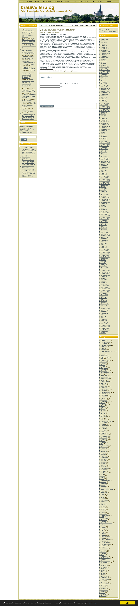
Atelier (103, 354)
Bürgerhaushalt (105, 378)
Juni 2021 (104, 133)
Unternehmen (105, 579)
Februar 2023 (105, 103)
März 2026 (104, 47)
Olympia (103, 521)
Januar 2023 (104, 105)
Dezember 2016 (105, 216)
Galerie (103, 432)
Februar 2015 (105, 249)
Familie (57, 71)
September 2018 (105, 184)
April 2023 (104, 100)
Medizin (103, 504)
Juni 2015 (104, 243)
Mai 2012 (103, 299)
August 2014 (104, 258)
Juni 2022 (104, 115)
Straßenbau (104, 565)
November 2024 (105, 71)
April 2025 (104, 64)
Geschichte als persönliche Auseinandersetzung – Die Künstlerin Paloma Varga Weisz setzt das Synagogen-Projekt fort (28, 160)
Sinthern (103, 550)
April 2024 (104, 82)
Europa (103, 407)
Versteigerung (105, 584)
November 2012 (105, 290)
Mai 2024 (103, 80)
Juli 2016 (103, 223)
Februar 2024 (105, 85)
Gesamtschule (105, 435)
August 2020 (104, 149)
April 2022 (104, 118)
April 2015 (104, 246)
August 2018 (104, 185)
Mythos (103, 511)
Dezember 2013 (105, 270)
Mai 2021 (103, 135)
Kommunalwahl (105, 480)
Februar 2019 (105, 176)
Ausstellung (104, 357)
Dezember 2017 (105, 197)
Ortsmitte (103, 526)
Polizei (103, 532)
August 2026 (104, 39)
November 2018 (105, 181)
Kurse (102, 494)
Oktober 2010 (105, 328)
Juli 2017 (103, 205)
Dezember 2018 (105, 179)
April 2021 (104, 137)
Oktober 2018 (105, 182)
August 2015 (104, 240)
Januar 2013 (104, 287)
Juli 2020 (103, 150)
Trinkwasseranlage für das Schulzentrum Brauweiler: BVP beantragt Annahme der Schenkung (28, 34)
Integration (104, 462)
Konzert (103, 485)
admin (57, 32)
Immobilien (104, 459)
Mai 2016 (103, 226)
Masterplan (104, 501)
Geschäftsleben (105, 436)
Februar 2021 (105, 140)
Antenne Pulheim (106, 345)
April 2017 (104, 209)
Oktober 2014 (105, 255)
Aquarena (104, 346)
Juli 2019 (103, 168)
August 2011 (104, 313)
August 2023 (104, 94)
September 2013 (105, 275)
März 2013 (104, 284)
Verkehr (103, 582)
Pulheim (62, 71)
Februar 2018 (105, 194)
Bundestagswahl (105, 377)
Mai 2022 (103, 117)
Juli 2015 (103, 241)
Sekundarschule (105, 544)
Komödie (103, 482)
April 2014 (104, 264)
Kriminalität (104, 486)
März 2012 (104, 302)
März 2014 (104, 266)
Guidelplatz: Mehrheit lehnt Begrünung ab (29, 46)
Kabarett (103, 466)
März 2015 (104, 247)
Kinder (103, 471)
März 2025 (104, 65)
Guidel (103, 448)
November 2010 (105, 327)
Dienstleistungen (105, 392)
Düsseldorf (104, 395)
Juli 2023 (103, 95)
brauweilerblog (37, 7)
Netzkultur (104, 514)
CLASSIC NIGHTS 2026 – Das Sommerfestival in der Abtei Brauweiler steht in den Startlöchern (29, 150)
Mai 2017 (103, 208)
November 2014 (105, 254)
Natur (102, 512)
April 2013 (104, 282)
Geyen (103, 441)
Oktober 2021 (105, 127)
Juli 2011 (103, 314)
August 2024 (104, 76)
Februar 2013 (105, 285)
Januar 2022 (104, 123)
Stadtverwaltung (105, 558)
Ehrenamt (103, 398)
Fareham (103, 412)
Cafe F (103, 380)
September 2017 (105, 202)
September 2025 (105, 56)
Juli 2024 (103, 77)
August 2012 (104, 295)
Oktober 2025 (105, 54)
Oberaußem (104, 518)
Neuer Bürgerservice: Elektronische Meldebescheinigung (28, 167)
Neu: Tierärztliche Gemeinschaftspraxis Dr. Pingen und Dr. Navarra (28, 52)
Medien (103, 503)
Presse (103, 533)
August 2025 (104, 57)
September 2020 (105, 147)
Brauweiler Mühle (106, 372)
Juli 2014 (103, 260)
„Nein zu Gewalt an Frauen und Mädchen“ (58, 30)
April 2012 (104, 301)
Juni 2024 (104, 79)
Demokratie (104, 387)
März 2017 (104, 211)
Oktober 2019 (105, 164)
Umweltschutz (105, 577)
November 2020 (105, 144)
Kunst (102, 491)
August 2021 (104, 130)
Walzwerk (103, 588)
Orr (102, 524)
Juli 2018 (103, 187)
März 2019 (104, 175)
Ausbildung (104, 356)
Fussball (103, 430)
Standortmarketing (106, 561)
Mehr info (92, 603)
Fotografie (104, 422)
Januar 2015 (104, 251)
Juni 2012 (104, 298)
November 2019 (105, 162)
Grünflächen (104, 447)
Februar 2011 (105, 322)
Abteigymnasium (105, 342)
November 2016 (105, 217)
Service (103, 547)
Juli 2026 (103, 41)
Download (113, 31)
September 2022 (105, 111)
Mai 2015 (103, 244)
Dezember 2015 (105, 234)
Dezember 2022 (105, 106)
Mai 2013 (103, 281)
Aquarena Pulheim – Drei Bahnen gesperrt (83, 25)
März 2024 (104, 83)
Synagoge (104, 567)
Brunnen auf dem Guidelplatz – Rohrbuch (28, 68)
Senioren (103, 546)
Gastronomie (104, 433)
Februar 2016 (105, 231)
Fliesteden (104, 419)
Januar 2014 (104, 269)
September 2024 (105, 74)
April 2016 (104, 228)
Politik (102, 530)
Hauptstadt (104, 453)
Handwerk (104, 451)
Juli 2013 (103, 278)
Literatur (103, 498)
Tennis (103, 571)
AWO (102, 359)
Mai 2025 (103, 62)
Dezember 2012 (105, 289)
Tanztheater (104, 570)
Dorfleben (104, 394)
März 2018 (104, 193)
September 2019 (105, 165)
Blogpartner (104, 368)
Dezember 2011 (105, 307)
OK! (127, 603)
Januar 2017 (104, 214)
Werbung (103, 591)
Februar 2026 (105, 48)
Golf (102, 444)
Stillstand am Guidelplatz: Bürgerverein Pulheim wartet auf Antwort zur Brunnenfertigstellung (29, 117)
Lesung (103, 495)
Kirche (103, 476)
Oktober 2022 (105, 109)
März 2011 (104, 320)
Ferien (103, 413)
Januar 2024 (104, 86)
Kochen (103, 477)
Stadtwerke (104, 559)
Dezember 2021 (105, 124)
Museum (103, 508)
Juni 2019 (104, 170)
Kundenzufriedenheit (107, 489)
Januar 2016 (104, 232)
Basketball (104, 362)
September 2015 (105, 238)
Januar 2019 (104, 178)
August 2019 (104, 167)
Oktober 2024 (105, 73)
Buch (102, 374)
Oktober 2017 (105, 200)
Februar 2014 (105, 267)
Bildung (103, 365)
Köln (102, 479)
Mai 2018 (103, 190)
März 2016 (104, 229)
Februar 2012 (105, 304)
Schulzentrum (105, 542)
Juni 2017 (104, 206)
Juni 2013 (104, 279)
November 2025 (105, 53)
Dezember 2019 (105, 161)
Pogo (102, 529)
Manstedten (104, 500)
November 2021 (105, 126)
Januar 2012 (104, 305)
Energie (103, 403)
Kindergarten (104, 473)
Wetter (103, 593)
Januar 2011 (104, 323)
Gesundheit (104, 439)
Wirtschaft (103, 594)
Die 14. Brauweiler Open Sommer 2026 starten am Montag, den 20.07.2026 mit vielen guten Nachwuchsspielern (29, 173)
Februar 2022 (105, 121)
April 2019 (104, 173)
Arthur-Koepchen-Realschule (109, 351)
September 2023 (105, 92)
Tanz (102, 568)
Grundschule (104, 445)
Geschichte (104, 438)
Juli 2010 (103, 333)
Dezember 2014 (105, 252)
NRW (102, 517)
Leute (102, 497)
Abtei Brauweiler (105, 340)
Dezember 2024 (105, 70)
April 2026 (104, 45)
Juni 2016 (104, 225)
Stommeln (74, 71)
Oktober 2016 (105, 219)
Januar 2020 (104, 159)
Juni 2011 (103, 316)
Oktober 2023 (105, 91)
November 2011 (105, 308)
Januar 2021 (104, 141)
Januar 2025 (104, 68)
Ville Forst (104, 585)
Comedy (103, 383)
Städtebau (104, 556)
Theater (103, 573)
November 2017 (105, 199)
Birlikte (103, 366)
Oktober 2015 (105, 237)
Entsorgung (104, 404)
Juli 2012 (103, 296)
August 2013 (104, 276)
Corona (103, 384)
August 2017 (104, 203)
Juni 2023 (104, 97)
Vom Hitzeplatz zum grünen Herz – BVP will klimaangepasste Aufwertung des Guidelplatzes (28, 74)
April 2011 (104, 319)
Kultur (102, 488)
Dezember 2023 (105, 88)
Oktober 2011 (105, 310)
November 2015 (105, 235)
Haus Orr (103, 454)
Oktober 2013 (105, 273)
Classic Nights (105, 381)
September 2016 (105, 220)
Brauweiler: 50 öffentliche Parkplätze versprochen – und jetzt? (29, 96)
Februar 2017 (105, 213)
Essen (103, 406)
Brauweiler (52, 71)
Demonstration (105, 389)
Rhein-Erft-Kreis (105, 539)
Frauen (103, 424)
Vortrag (103, 587)
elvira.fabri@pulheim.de (46, 69)
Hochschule (104, 457)
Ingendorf (103, 460)
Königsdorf (104, 483)
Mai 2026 (103, 44)
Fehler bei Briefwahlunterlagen (27, 110)
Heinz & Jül (104, 456)
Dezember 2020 (105, 143)
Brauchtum (104, 369)
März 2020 (104, 156)
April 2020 (104, 155)
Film (102, 418)
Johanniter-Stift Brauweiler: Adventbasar (52, 25)
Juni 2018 (104, 188)
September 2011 (105, 311)
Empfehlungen (105, 401)
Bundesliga (104, 375)
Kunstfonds (104, 492)
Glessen (103, 442)
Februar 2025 (105, 67)
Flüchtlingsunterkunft (107, 421)
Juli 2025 (103, 59)
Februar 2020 (105, 158)
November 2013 (105, 272)
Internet (103, 463)
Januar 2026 (104, 50)
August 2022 (104, 112)
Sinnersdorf (68, 71)
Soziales (103, 552)
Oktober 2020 (105, 146)
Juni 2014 (104, 261)
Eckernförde (104, 397)
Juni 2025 (104, 61)
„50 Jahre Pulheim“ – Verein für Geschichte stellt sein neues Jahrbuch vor (28, 41)
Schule (103, 541)
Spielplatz (104, 553)
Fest (102, 415)
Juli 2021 (103, 132)
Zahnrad (103, 596)
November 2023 (105, 89)
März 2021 (104, 138)
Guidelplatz (104, 450)
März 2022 (104, 120)
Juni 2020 (104, 152)
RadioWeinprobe (106, 536)
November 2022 (105, 108)
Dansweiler (104, 386)
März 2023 (104, 102)
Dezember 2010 (105, 325)
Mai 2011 (103, 317)
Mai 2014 (103, 263)
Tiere (102, 574)
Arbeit (102, 348)
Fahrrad (103, 409)
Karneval (103, 470)
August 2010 (104, 331)
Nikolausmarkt (105, 515)
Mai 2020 (103, 153)
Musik (102, 509)
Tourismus (104, 576)
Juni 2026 (104, 42)
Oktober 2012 (105, 292)
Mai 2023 (103, 99)
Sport (102, 555)
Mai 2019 (103, 171)
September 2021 (105, 129)
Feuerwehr (104, 416)
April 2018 (104, 191)
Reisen (103, 538)
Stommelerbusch (105, 562)
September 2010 (105, 330)
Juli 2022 (103, 114)
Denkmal (103, 390)
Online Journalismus (106, 523)
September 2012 (105, 293)
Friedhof (103, 428)
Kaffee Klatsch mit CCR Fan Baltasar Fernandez (28, 90)
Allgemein (104, 343)
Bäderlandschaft (105, 360)
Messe (103, 506)
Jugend (103, 465)
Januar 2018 (104, 196)
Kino (102, 474)
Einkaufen (104, 400)
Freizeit (103, 427)
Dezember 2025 (105, 51)
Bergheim (103, 363)
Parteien (103, 527)
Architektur (104, 349)
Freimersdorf (104, 425)
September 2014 (105, 257)
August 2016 (104, 222)
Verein (103, 580)
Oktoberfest (104, 520)
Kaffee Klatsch (105, 468)
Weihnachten (104, 590)
